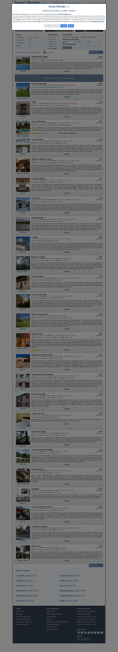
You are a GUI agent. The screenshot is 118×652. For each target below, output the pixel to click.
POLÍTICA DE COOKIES (97, 21)
